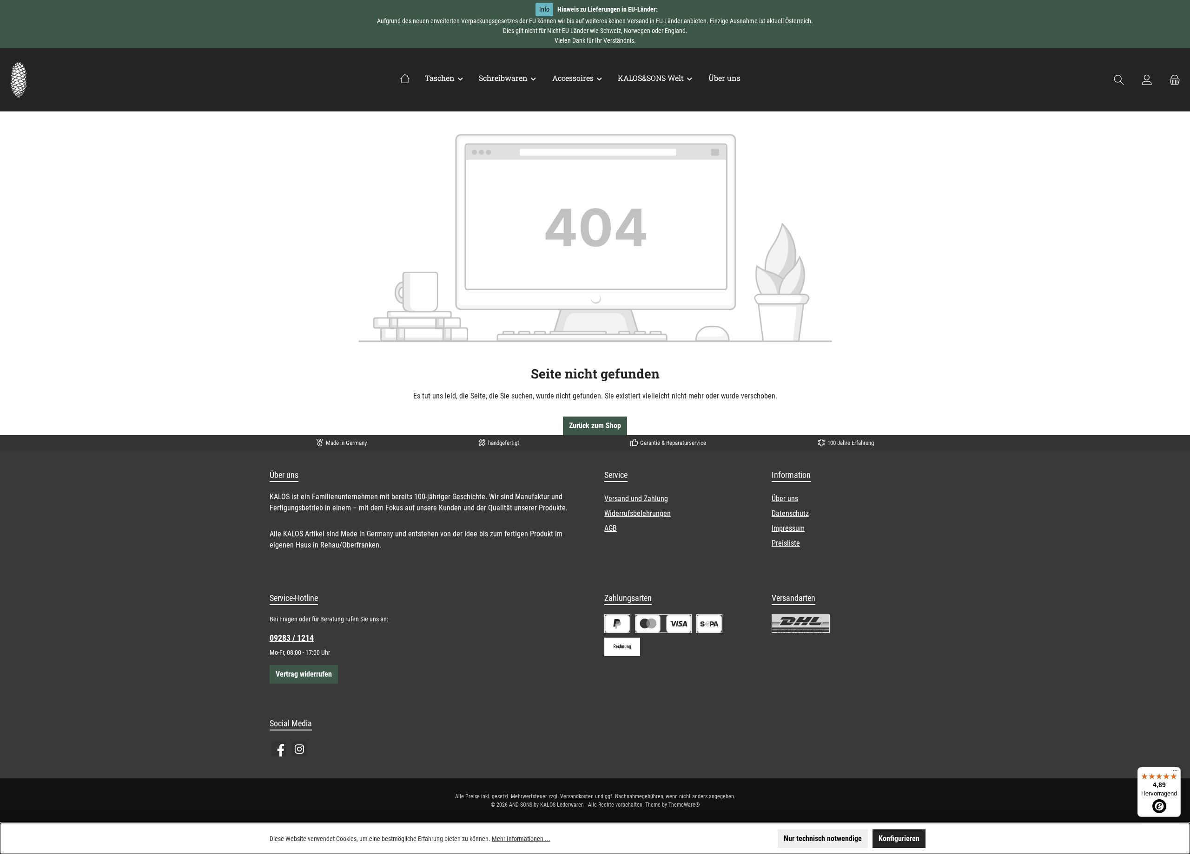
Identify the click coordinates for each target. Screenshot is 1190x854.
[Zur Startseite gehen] (18, 80)
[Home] (404, 78)
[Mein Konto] (1146, 80)
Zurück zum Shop (595, 425)
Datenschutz (790, 513)
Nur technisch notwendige (823, 838)
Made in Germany (346, 442)
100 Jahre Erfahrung (850, 442)
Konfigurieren (899, 838)
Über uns (785, 498)
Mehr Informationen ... (521, 838)
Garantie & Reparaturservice (673, 442)
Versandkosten (577, 796)
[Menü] (1175, 772)
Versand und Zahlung (636, 498)
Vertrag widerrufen (304, 674)
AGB (610, 528)
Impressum (788, 528)
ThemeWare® (684, 805)
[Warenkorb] (1172, 80)
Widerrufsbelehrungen (637, 513)
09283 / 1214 (292, 638)
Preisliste (786, 543)
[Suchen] (1118, 80)
